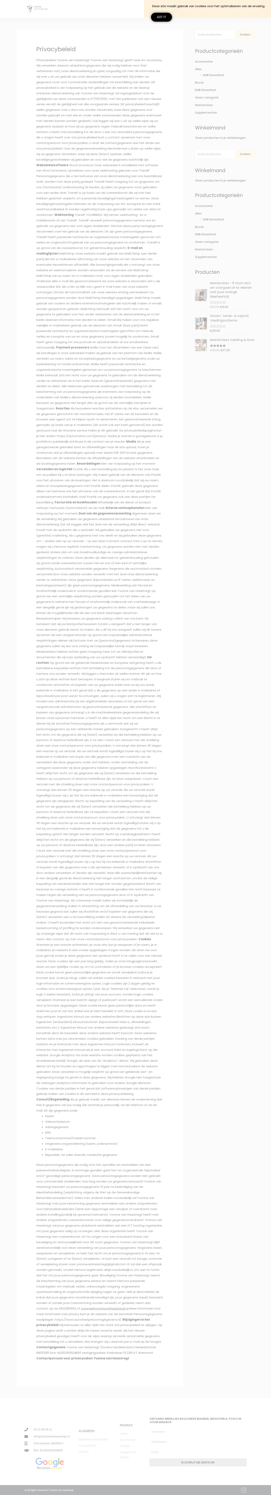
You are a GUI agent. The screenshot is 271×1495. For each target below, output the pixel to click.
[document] (135, 747)
